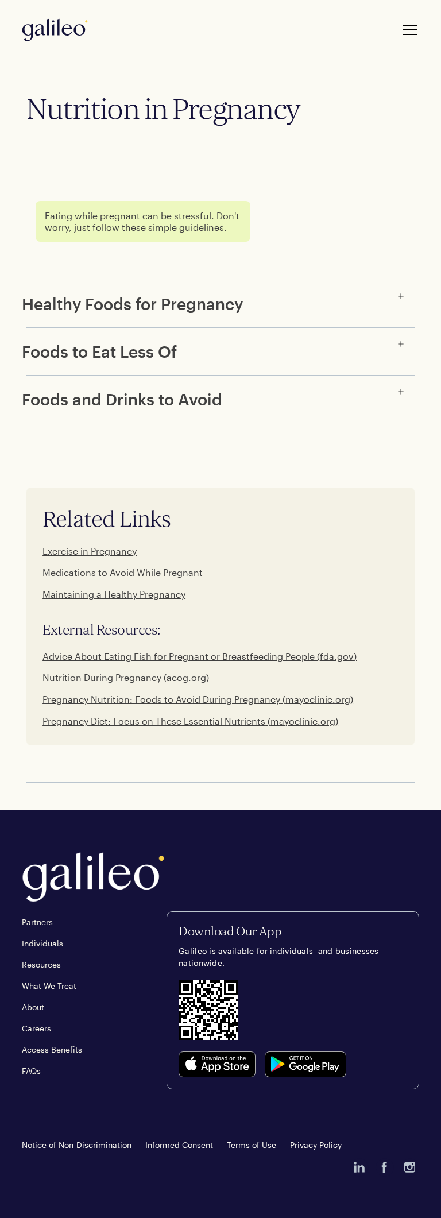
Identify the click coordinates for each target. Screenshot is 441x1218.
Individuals (42, 943)
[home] (55, 29)
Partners (37, 922)
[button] (407, 30)
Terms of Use (251, 1145)
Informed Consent (179, 1145)
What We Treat (49, 986)
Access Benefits (52, 1049)
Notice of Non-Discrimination (76, 1145)
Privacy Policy (316, 1145)
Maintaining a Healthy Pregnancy (113, 594)
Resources (41, 964)
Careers (36, 1028)
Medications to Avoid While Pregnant (122, 572)
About (33, 1007)
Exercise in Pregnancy (89, 551)
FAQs (31, 1071)
